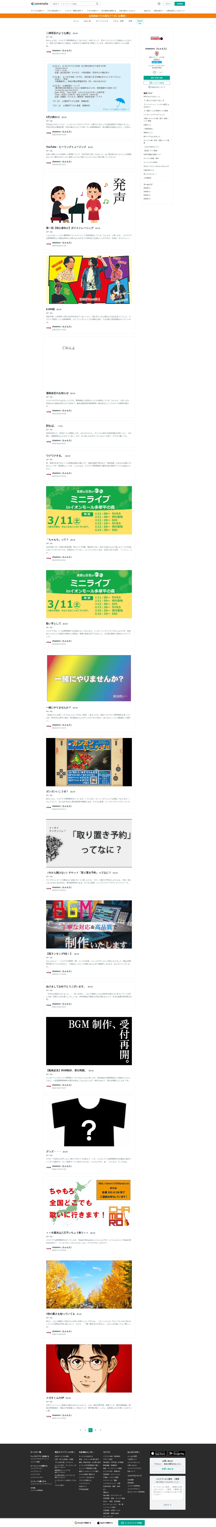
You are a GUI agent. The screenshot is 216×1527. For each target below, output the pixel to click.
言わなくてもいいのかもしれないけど (156, 166)
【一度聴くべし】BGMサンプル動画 (156, 110)
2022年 (146, 188)
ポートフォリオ (102, 21)
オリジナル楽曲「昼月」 (152, 158)
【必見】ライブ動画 (150, 150)
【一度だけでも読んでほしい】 (154, 100)
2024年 (146, 195)
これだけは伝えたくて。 (152, 146)
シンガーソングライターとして (154, 114)
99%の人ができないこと (152, 96)
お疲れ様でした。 (150, 170)
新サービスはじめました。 (153, 136)
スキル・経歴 (118, 21)
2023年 (146, 191)
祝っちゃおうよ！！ (150, 174)
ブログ (139, 21)
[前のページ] (80, 1430)
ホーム (76, 21)
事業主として (148, 132)
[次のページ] (100, 1430)
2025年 (146, 198)
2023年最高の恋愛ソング (152, 154)
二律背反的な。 (149, 128)
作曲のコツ (147, 125)
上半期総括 (147, 178)
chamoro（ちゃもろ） (156, 48)
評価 (130, 21)
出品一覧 (87, 21)
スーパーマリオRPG (150, 162)
